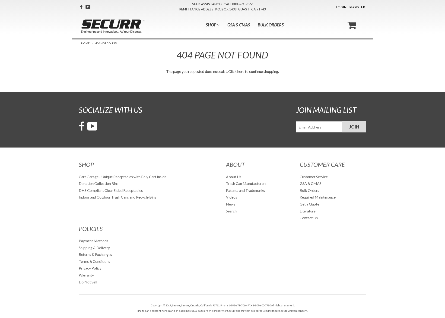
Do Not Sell (88, 282)
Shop (211, 24)
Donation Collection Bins (98, 183)
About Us (233, 176)
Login (341, 7)
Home (85, 43)
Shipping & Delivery (94, 247)
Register (357, 7)
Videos (231, 197)
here (240, 71)
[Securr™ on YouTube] (88, 7)
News (230, 204)
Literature (307, 211)
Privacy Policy (90, 268)
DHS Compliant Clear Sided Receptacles (111, 190)
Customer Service (314, 176)
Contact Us (309, 217)
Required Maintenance (318, 197)
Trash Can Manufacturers (246, 183)
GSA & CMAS (238, 24)
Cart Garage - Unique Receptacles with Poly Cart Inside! (123, 176)
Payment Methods (93, 240)
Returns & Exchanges (95, 254)
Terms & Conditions (94, 261)
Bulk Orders (271, 24)
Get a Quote (309, 204)
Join (354, 126)
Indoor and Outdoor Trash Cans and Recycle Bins (117, 197)
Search (231, 211)
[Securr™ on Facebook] (81, 7)
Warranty (86, 275)
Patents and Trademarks (245, 190)
